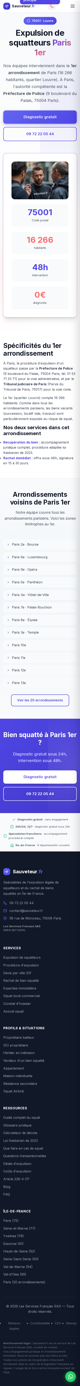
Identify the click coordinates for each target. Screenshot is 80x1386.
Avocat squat (13, 1011)
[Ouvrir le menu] (73, 6)
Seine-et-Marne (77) (19, 1228)
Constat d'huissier (17, 1004)
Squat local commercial (21, 996)
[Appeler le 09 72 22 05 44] (52, 6)
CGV (58, 1323)
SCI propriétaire (15, 1045)
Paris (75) (10, 1221)
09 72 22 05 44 (40, 134)
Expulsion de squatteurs (22, 957)
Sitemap (71, 1323)
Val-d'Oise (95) (14, 1274)
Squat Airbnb (13, 1091)
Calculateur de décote (20, 1133)
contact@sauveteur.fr (26, 911)
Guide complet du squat (21, 1117)
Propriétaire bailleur (18, 1037)
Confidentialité (40, 1323)
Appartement (13, 1068)
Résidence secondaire (20, 1084)
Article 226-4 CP (16, 1179)
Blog (6, 1187)
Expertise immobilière (19, 988)
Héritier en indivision (19, 1053)
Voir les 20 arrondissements (40, 700)
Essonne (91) (13, 1244)
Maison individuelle (17, 1076)
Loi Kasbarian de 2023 (20, 1141)
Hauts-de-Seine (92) (19, 1251)
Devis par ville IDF (17, 973)
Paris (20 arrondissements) (24, 1282)
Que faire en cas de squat (23, 1148)
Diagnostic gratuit (40, 117)
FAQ (6, 1194)
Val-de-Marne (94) (18, 1267)
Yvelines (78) (13, 1236)
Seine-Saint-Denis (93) (21, 1259)
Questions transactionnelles (24, 1156)
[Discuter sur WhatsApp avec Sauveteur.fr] (70, 1376)
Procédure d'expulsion (21, 965)
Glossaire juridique (17, 1125)
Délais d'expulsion (17, 1164)
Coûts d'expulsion (17, 1171)
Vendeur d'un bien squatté (23, 1060)
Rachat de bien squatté (21, 980)
